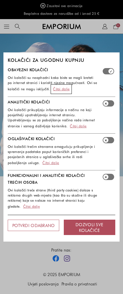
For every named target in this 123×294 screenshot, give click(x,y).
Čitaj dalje (61, 89)
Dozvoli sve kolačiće (89, 227)
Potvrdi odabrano (33, 225)
